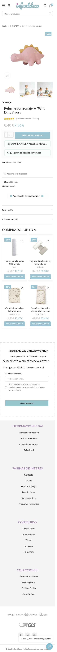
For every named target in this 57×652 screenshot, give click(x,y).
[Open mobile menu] (3, 5)
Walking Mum (14, 314)
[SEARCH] (50, 13)
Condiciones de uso (28, 444)
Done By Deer (28, 594)
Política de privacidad (29, 432)
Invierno (29, 546)
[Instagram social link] (27, 635)
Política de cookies (28, 438)
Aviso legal (29, 450)
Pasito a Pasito (29, 588)
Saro (14, 267)
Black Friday (28, 528)
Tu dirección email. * (14, 373)
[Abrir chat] (49, 646)
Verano (28, 540)
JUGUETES (14, 26)
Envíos (28, 480)
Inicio (4, 26)
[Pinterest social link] (34, 635)
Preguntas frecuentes (29, 503)
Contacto (28, 474)
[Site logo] (27, 5)
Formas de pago (28, 486)
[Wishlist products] (45, 5)
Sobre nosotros (28, 498)
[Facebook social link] (20, 635)
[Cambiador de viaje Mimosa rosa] (14, 295)
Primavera (29, 551)
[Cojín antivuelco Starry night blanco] (41, 247)
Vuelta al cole (28, 534)
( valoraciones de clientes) (27, 118)
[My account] (9, 5)
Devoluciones (28, 492)
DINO (12, 186)
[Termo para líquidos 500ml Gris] (14, 247)
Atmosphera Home (29, 576)
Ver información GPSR (11, 162)
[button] (14, 276)
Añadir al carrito (32, 135)
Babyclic (40, 267)
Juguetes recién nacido (32, 26)
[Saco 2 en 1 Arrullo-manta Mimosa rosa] (41, 295)
